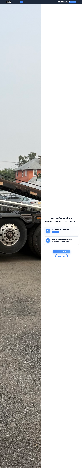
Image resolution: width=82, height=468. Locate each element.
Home (21, 1)
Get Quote (73, 1)
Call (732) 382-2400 (62, 251)
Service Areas (35, 1)
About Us (42, 1)
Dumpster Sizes (27, 1)
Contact (47, 1)
